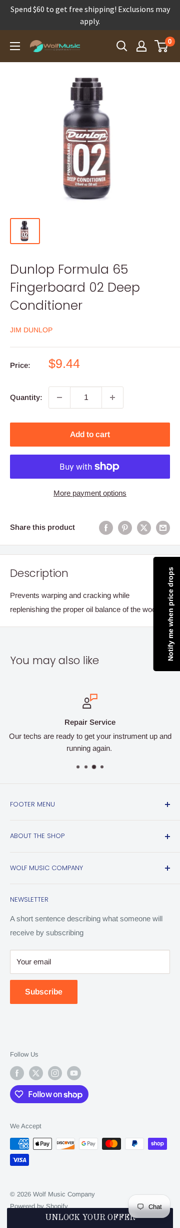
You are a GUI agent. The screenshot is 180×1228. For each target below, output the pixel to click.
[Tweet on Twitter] (144, 527)
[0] (162, 46)
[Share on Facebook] (106, 527)
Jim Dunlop (31, 330)
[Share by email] (163, 527)
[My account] (141, 46)
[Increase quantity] (112, 397)
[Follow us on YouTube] (74, 1073)
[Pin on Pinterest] (125, 527)
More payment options (90, 493)
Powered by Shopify (39, 1206)
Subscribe (43, 991)
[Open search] (122, 46)
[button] (89, 1218)
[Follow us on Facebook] (17, 1073)
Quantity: (26, 397)
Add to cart (90, 434)
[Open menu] (15, 46)
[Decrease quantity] (59, 397)
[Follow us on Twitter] (36, 1073)
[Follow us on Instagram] (55, 1073)
